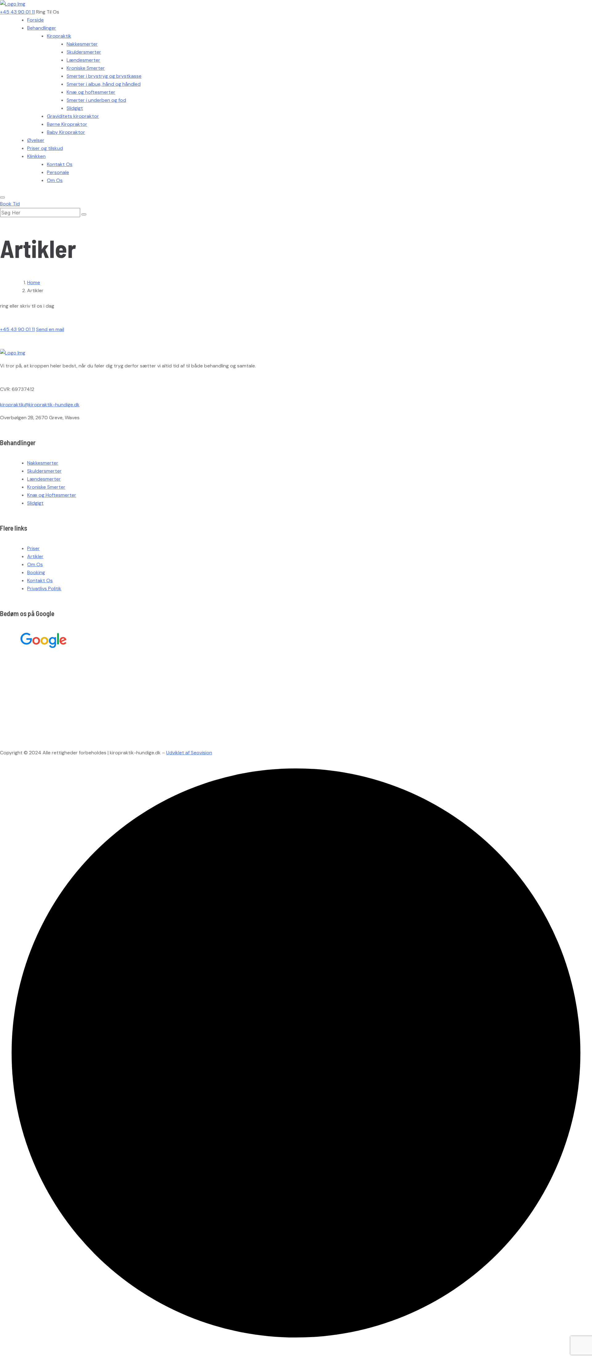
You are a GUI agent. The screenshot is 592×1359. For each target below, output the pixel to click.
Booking (36, 572)
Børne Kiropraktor (67, 124)
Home (33, 282)
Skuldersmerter (84, 52)
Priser (33, 548)
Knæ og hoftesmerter (91, 92)
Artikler (35, 556)
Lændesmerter (83, 60)
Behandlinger (41, 28)
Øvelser (35, 140)
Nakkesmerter (82, 44)
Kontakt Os (59, 164)
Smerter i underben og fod (96, 100)
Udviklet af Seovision (189, 752)
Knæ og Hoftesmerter (51, 495)
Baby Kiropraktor (66, 132)
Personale (58, 172)
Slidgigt (75, 108)
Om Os (55, 180)
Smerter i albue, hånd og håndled (104, 84)
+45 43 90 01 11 (17, 12)
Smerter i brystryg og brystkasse (104, 76)
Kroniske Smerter (86, 68)
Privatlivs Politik (44, 588)
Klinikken (36, 156)
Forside (35, 20)
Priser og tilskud (45, 148)
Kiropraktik (59, 36)
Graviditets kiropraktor (73, 116)
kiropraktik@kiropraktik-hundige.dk (40, 404)
